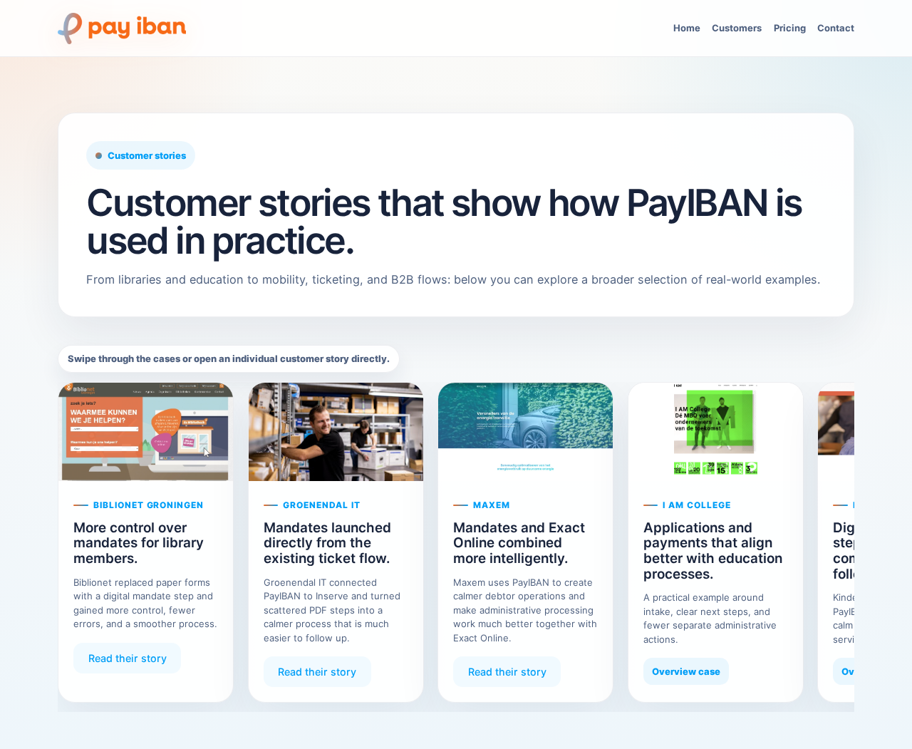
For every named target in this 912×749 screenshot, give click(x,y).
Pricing (790, 27)
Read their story (127, 658)
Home (686, 27)
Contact (835, 27)
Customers (737, 27)
